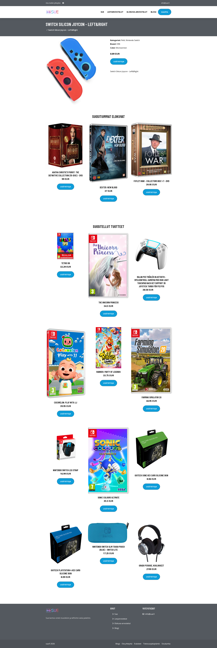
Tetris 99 (65, 263)
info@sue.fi (165, 3)
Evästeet (137, 643)
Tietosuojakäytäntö (151, 643)
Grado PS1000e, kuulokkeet (151, 565)
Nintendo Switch (133, 40)
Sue (102, 12)
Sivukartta (166, 643)
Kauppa (164, 12)
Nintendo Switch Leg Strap (65, 470)
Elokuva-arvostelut (137, 12)
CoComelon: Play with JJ (65, 402)
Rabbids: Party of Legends (108, 371)
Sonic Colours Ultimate (108, 497)
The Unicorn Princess (109, 302)
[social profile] (63, 3)
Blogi (153, 12)
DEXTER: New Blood (108, 187)
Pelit (123, 40)
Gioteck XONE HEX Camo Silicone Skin (151, 475)
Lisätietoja (118, 61)
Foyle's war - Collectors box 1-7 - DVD (151, 181)
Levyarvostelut (115, 12)
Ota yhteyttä (127, 643)
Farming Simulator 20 (151, 397)
